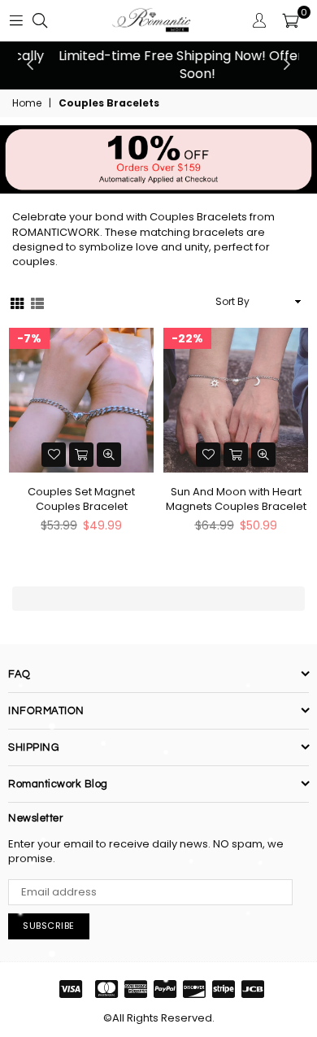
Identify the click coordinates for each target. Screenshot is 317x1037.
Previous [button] (30, 65)
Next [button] (287, 65)
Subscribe (49, 925)
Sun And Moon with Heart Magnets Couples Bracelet (236, 499)
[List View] (37, 302)
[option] (158, 65)
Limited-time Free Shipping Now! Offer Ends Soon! (158, 64)
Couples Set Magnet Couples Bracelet (81, 499)
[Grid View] (17, 302)
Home (26, 103)
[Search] (40, 20)
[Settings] (259, 20)
